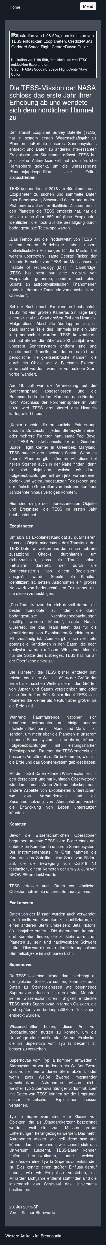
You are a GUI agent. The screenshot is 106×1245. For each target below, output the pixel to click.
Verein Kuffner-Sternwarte (32, 1212)
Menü (89, 6)
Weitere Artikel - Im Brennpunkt (33, 1236)
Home (15, 7)
